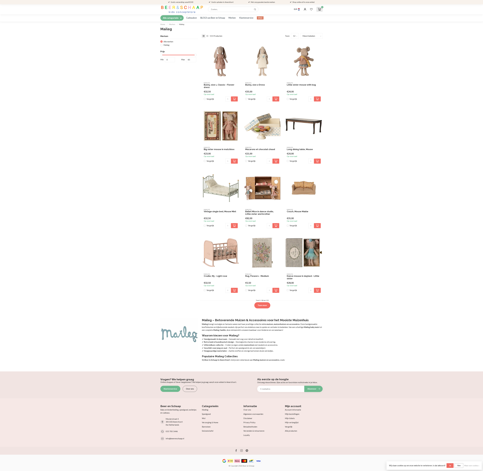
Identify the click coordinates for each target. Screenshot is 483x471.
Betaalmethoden (250, 427)
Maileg (181, 24)
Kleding (205, 410)
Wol (203, 418)
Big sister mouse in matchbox (219, 149)
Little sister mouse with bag (301, 85)
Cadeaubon (191, 18)
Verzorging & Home (210, 422)
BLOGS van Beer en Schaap (212, 18)
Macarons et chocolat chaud (260, 149)
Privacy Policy (249, 422)
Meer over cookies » (471, 466)
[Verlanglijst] (311, 9)
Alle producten (291, 431)
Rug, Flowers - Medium (257, 276)
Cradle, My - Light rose (215, 276)
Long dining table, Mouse (300, 149)
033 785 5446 (172, 431)
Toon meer (262, 305)
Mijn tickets (290, 418)
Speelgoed (206, 414)
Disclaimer (247, 418)
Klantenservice (246, 18)
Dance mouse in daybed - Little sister (303, 277)
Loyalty (246, 435)
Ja (450, 465)
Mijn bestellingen (292, 414)
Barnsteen (206, 427)
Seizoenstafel (207, 431)
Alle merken (168, 42)
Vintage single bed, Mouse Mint (220, 211)
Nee (459, 465)
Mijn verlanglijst (292, 422)
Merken (232, 18)
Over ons (190, 389)
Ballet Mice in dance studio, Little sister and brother (259, 212)
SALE (260, 18)
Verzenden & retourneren (253, 431)
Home (162, 24)
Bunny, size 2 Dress (255, 85)
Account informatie (293, 410)
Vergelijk (210, 99)
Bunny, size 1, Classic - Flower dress (219, 86)
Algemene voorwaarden (253, 414)
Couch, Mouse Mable (297, 211)
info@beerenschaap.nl (175, 438)
